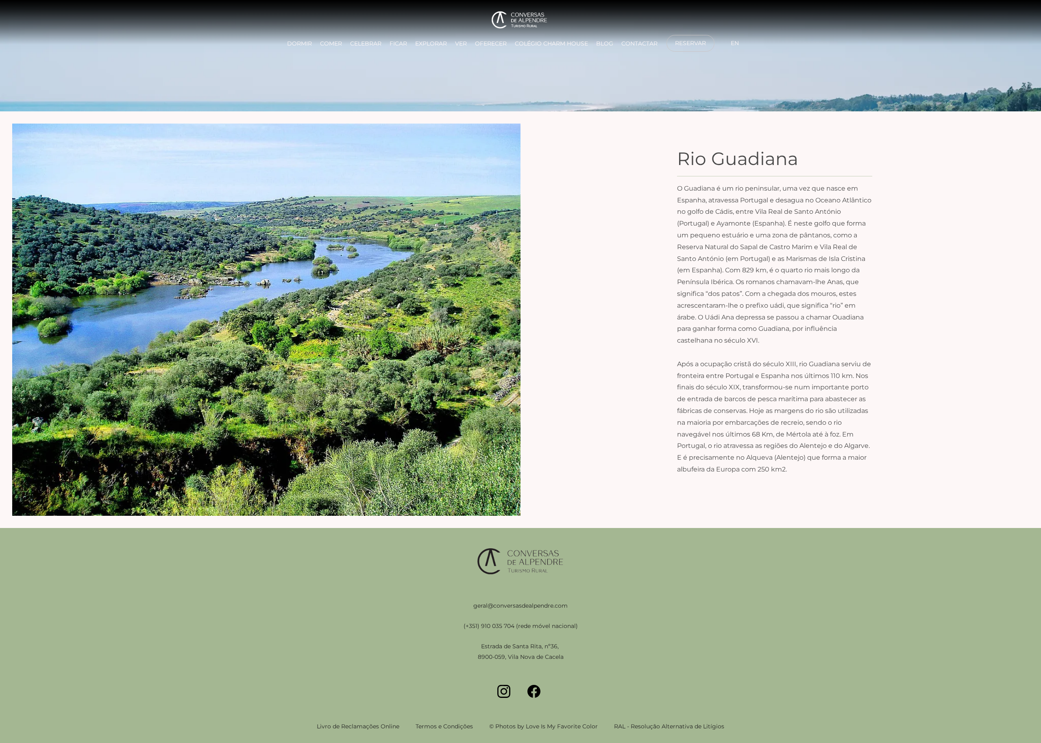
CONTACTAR (639, 43)
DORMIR (299, 43)
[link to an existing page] (520, 21)
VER (461, 43)
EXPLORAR (431, 43)
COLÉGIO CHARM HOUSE (551, 43)
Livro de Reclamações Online (358, 726)
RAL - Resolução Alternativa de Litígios (669, 726)
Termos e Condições (444, 726)
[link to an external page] (690, 51)
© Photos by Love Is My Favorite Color (543, 726)
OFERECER (491, 43)
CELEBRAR (365, 43)
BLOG (604, 43)
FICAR (398, 43)
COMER (331, 43)
